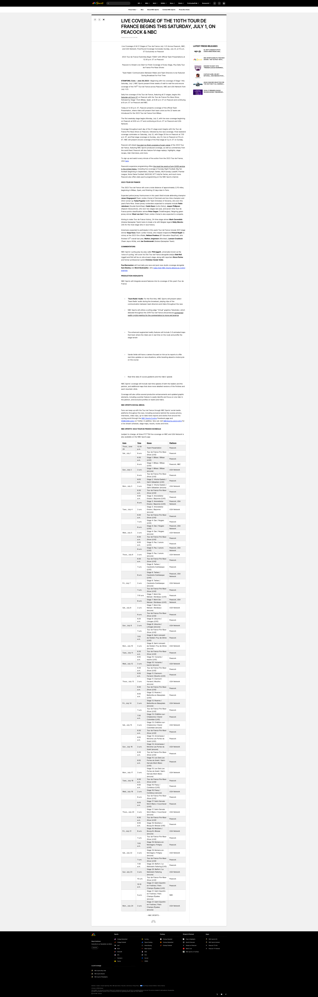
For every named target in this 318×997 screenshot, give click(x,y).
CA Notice (154, 985)
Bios (142, 9)
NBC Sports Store (116, 985)
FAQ (111, 985)
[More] (214, 3)
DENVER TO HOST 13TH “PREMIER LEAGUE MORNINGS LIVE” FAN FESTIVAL (213, 66)
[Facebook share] (95, 19)
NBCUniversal (100, 988)
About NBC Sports (153, 9)
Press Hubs (132, 9)
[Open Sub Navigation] (141, 3)
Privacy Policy (136, 985)
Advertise (93, 985)
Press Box (123, 985)
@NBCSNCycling (127, 421)
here (127, 161)
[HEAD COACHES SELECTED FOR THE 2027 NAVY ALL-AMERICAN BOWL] (198, 84)
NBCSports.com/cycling (172, 421)
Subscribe (95, 947)
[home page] (98, 3)
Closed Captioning (105, 985)
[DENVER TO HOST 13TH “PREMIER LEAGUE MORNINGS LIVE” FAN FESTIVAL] (198, 68)
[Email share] (103, 19)
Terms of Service (161, 985)
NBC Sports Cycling (149, 418)
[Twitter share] (99, 19)
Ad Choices (129, 985)
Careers (98, 985)
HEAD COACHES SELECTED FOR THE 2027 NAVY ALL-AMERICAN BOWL (214, 83)
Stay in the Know (96, 941)
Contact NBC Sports (168, 9)
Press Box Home (184, 9)
